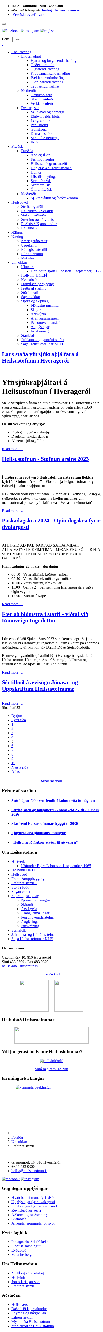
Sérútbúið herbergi (45, 138)
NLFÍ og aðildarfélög (27, 1273)
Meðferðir (28, 91)
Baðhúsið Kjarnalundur (39, 224)
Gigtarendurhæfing (45, 69)
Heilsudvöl (19, 202)
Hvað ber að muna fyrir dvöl (33, 1197)
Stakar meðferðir (33, 215)
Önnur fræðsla (41, 189)
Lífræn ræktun (32, 254)
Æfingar (17, 232)
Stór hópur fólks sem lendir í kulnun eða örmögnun (53, 801)
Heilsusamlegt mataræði (49, 164)
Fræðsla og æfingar (28, 14)
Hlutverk (27, 267)
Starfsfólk (28, 335)
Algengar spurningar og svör (33, 1223)
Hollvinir (18, 1277)
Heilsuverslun (21, 1304)
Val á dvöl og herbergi (47, 112)
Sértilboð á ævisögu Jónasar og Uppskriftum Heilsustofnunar (40, 685)
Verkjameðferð (42, 103)
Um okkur (19, 262)
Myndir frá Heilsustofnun (30, 1322)
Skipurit (37, 310)
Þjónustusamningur (45, 305)
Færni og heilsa (42, 159)
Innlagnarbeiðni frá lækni (30, 1242)
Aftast (16, 771)
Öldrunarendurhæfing (47, 82)
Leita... (7, 39)
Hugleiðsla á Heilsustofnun (51, 168)
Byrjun (16, 716)
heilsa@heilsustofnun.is (61, 10)
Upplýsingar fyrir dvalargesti (33, 1202)
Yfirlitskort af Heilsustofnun (32, 1326)
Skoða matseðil (51, 781)
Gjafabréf (18, 1219)
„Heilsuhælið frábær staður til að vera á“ (44, 842)
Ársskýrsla (39, 314)
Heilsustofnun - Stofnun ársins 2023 (45, 459)
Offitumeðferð (41, 95)
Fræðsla (17, 146)
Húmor (36, 172)
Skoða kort (51, 974)
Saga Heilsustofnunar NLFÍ (42, 344)
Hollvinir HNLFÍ (34, 275)
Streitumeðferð (42, 99)
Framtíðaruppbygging (37, 284)
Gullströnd (39, 129)
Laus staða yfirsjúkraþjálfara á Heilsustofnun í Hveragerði (40, 357)
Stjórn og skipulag (35, 301)
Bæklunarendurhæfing (48, 78)
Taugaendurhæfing (45, 86)
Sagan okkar (30, 297)
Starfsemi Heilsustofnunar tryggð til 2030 (44, 823)
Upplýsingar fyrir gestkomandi (34, 1206)
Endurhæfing (21, 52)
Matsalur (27, 258)
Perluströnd (39, 125)
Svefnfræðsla (41, 185)
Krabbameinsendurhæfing (50, 73)
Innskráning (40, 331)
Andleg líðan (40, 155)
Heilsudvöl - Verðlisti (37, 211)
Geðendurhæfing (43, 65)
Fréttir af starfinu (33, 288)
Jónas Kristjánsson (25, 1282)
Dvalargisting (31, 108)
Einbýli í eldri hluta (45, 116)
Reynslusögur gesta (26, 1210)
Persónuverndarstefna (47, 323)
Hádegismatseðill (34, 249)
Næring (17, 237)
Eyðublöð (18, 1250)
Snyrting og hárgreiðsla (38, 219)
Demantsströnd (42, 134)
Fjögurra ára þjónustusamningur (38, 833)
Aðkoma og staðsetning (29, 1215)
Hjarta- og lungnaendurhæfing (53, 60)
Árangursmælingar (45, 318)
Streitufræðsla (41, 181)
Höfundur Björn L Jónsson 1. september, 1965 (66, 271)
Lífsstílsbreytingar (44, 176)
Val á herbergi (22, 1255)
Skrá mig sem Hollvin (51, 1069)
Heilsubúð (29, 228)
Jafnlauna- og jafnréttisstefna (42, 340)
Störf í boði (29, 292)
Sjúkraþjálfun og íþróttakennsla (54, 198)
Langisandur (40, 121)
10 (13, 763)
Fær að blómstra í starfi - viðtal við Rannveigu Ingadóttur (45, 617)
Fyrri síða (18, 720)
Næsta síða (19, 767)
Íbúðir (35, 142)
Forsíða (17, 1137)
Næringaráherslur (34, 241)
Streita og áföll (32, 207)
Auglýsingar (40, 327)
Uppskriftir (29, 245)
